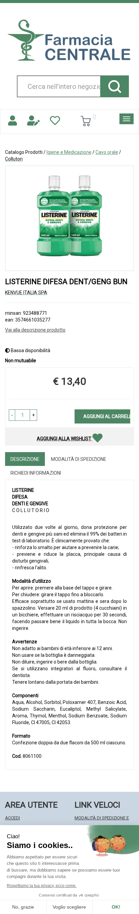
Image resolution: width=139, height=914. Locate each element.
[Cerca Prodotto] (114, 86)
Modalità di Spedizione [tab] (78, 459)
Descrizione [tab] (24, 459)
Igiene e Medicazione (69, 152)
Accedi (12, 817)
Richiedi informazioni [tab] (35, 473)
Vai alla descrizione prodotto (35, 330)
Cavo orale (106, 152)
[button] (12, 415)
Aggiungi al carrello (106, 416)
